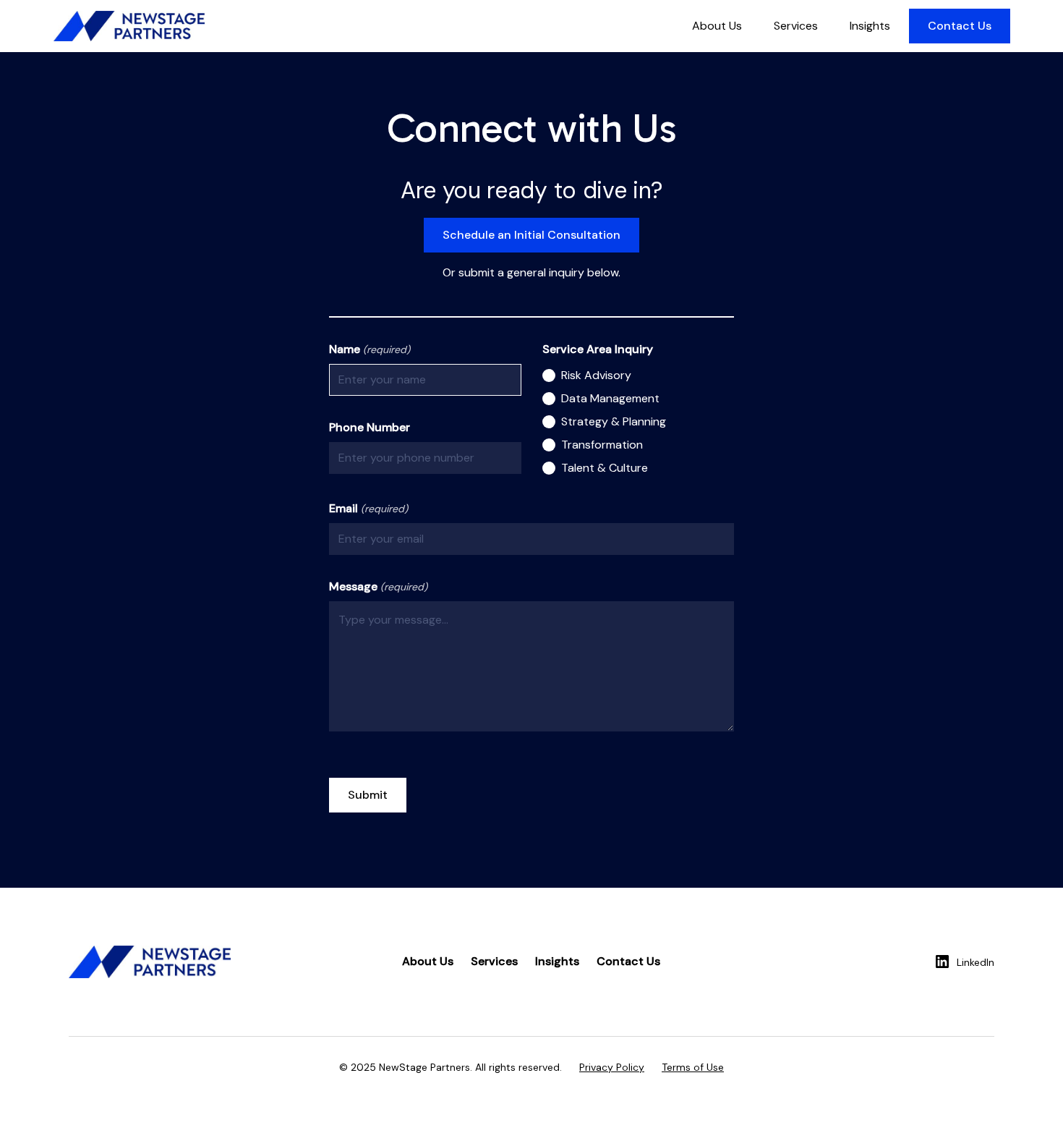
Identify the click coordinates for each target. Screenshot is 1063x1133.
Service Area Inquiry (597, 349)
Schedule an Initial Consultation (531, 234)
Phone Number (369, 427)
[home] (129, 26)
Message (378, 586)
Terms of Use (693, 1067)
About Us (717, 25)
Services (796, 25)
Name (369, 349)
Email (368, 508)
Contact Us (959, 25)
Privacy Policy (611, 1067)
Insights (870, 25)
